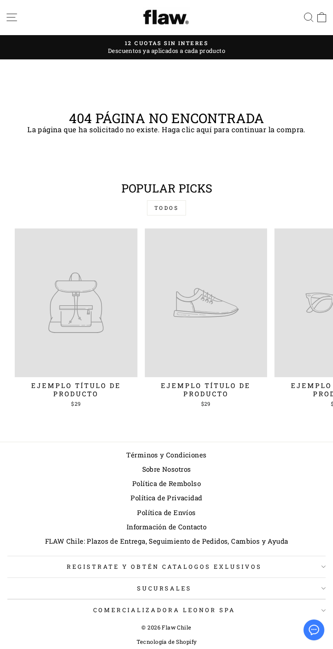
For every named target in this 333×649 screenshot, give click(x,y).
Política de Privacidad (166, 497)
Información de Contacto (167, 526)
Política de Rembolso (166, 483)
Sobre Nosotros (166, 469)
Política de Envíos (166, 512)
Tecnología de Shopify (167, 641)
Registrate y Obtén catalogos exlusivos (164, 567)
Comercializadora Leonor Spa (164, 610)
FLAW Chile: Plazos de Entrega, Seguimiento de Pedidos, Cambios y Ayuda (166, 541)
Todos (166, 207)
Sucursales (164, 588)
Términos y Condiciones (166, 454)
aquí (204, 129)
